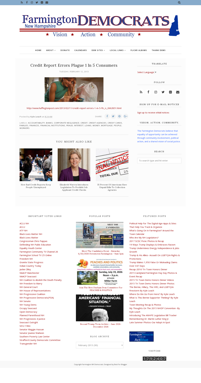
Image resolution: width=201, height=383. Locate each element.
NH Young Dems (28, 304)
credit (84, 122)
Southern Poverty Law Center (35, 336)
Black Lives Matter (29, 237)
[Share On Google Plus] (125, 116)
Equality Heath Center (31, 248)
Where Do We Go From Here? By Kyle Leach (152, 294)
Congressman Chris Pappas (33, 241)
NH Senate (25, 301)
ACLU (22, 226)
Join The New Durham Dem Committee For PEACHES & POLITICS (100, 289)
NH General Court (29, 287)
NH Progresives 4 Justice (32, 318)
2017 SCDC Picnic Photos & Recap (146, 241)
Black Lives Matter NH (31, 234)
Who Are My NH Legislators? (144, 237)
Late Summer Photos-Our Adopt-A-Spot (149, 322)
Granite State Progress (31, 262)
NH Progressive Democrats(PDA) (37, 297)
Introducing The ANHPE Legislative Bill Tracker (153, 315)
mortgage (107, 125)
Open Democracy (28, 311)
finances (34, 125)
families (24, 125)
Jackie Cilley (25, 269)
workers (25, 128)
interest (79, 125)
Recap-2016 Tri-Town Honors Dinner (148, 269)
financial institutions (52, 125)
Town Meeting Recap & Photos (145, 304)
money (96, 125)
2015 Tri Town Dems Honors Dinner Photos (151, 283)
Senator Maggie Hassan (32, 329)
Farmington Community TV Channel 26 (39, 251)
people (118, 125)
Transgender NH (28, 343)
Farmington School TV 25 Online (36, 255)
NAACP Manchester (29, 272)
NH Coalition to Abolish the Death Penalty (41, 279)
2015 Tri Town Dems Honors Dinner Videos (151, 279)
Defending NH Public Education (35, 244)
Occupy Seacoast (28, 308)
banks (49, 122)
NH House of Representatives (35, 290)
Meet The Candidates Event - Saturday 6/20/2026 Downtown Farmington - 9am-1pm (100, 252)
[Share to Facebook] (107, 116)
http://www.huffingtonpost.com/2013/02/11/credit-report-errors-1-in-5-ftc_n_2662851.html (74, 108)
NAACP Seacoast (28, 276)
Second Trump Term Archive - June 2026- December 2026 (100, 325)
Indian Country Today (30, 265)
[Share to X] (113, 116)
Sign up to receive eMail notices (153, 112)
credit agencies (98, 122)
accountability (36, 122)
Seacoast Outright (29, 322)
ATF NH (24, 230)
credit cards (115, 122)
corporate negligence (66, 122)
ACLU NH (24, 223)
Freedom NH (26, 258)
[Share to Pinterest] (119, 116)
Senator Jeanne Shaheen (32, 332)
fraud (69, 125)
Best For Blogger (120, 364)
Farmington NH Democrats (92, 364)
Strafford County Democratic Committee (40, 340)
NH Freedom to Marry (31, 283)
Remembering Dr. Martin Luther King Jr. (149, 318)
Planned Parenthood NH (32, 315)
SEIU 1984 (25, 325)
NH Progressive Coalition (32, 294)
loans (88, 125)
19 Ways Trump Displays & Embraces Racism (152, 244)
